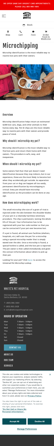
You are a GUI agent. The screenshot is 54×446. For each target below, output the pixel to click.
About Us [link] (8, 354)
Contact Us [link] (15, 347)
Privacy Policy (34, 396)
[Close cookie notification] (50, 374)
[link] (27, 15)
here (30, 260)
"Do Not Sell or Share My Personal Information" (14, 410)
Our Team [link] (8, 360)
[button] (4, 16)
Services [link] (8, 365)
